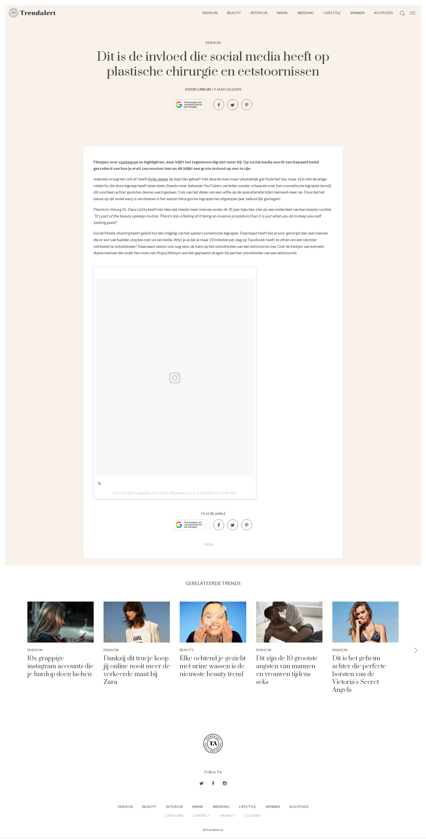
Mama (282, 13)
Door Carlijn (198, 89)
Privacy (227, 815)
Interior (258, 13)
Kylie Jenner (158, 178)
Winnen (357, 13)
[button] (416, 651)
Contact (201, 815)
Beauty (234, 13)
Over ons (174, 815)
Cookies (253, 815)
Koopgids (383, 13)
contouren (128, 161)
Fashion (209, 13)
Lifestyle (332, 13)
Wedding (305, 13)
